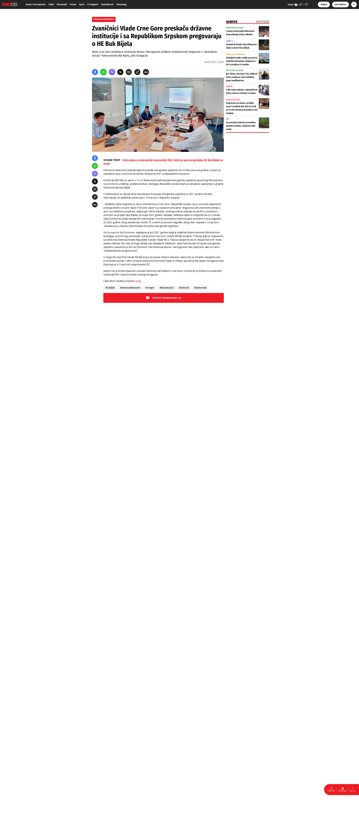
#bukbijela (110, 287)
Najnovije (331, 790)
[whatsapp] (103, 72)
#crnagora (149, 287)
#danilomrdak (200, 287)
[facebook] (95, 72)
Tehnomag (121, 4)
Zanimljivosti (107, 4)
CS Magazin (92, 4)
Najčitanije (343, 791)
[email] (129, 72)
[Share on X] (120, 72)
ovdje (138, 281)
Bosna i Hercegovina (36, 4)
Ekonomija (62, 4)
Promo (73, 4)
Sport (81, 4)
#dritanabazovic (167, 287)
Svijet (51, 4)
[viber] (112, 72)
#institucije (184, 287)
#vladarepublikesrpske (130, 287)
